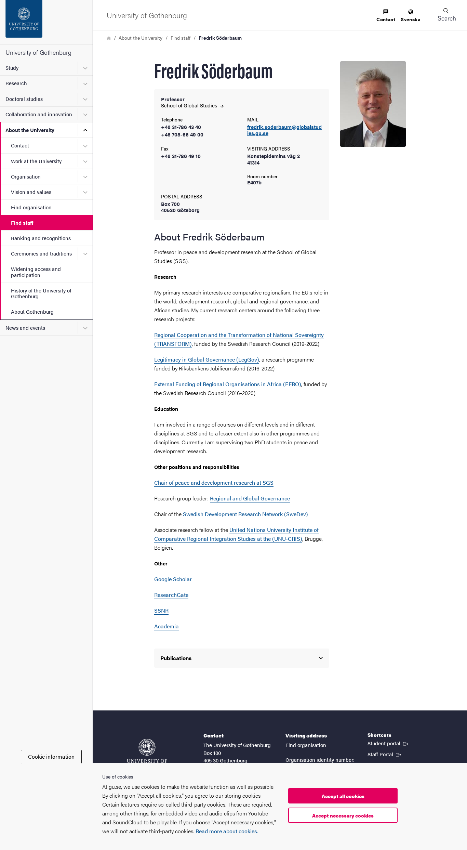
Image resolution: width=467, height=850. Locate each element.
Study (11, 67)
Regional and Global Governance (250, 498)
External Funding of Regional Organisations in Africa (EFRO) (227, 384)
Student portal (389, 743)
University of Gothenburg (38, 52)
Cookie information (51, 756)
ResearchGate (171, 595)
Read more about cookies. (227, 831)
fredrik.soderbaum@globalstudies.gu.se (284, 130)
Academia (166, 626)
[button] (446, 15)
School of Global (189, 105)
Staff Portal (385, 754)
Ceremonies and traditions (41, 253)
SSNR (161, 610)
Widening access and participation (36, 271)
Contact (20, 145)
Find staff (22, 222)
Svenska (411, 19)
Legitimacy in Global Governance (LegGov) (206, 359)
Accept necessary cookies (343, 815)
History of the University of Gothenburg (41, 293)
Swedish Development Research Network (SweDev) (245, 514)
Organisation (26, 176)
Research (16, 83)
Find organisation (31, 207)
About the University (29, 129)
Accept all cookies (343, 796)
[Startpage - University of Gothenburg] (46, 22)
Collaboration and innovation (38, 114)
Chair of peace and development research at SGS (213, 482)
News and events (25, 327)
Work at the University (36, 161)
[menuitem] (386, 15)
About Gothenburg (32, 311)
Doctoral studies (24, 98)
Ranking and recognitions (41, 237)
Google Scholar (173, 579)
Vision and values (31, 191)
